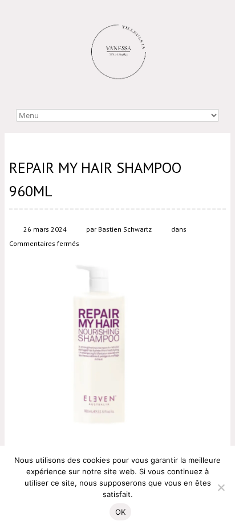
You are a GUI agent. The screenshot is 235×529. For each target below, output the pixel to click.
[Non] (220, 487)
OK (120, 511)
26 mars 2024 (45, 229)
